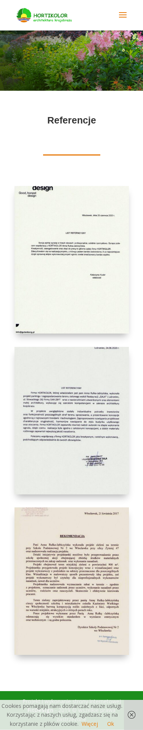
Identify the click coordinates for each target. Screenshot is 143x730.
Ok (110, 723)
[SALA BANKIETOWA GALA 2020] (71, 492)
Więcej (90, 723)
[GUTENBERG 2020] (71, 331)
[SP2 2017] (71, 652)
